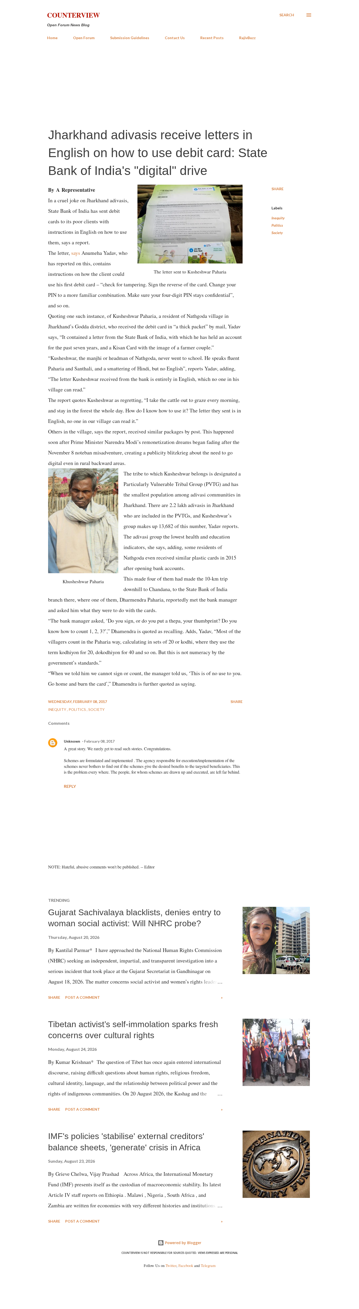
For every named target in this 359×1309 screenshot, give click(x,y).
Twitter (171, 1265)
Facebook (185, 1265)
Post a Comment (82, 997)
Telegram (208, 1265)
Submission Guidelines (129, 37)
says (75, 252)
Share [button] (277, 189)
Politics (277, 225)
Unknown (72, 741)
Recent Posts (212, 37)
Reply (70, 786)
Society (277, 232)
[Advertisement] (179, 83)
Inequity (278, 218)
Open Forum (84, 37)
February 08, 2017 (99, 741)
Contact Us (175, 37)
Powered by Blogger (182, 1242)
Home (52, 37)
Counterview (73, 15)
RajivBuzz (247, 37)
